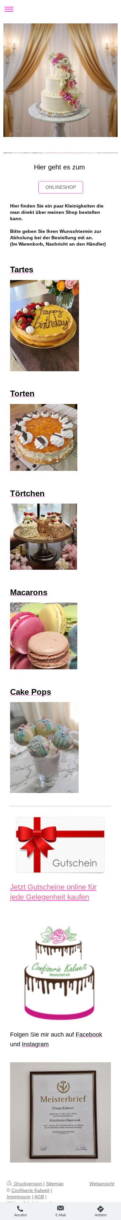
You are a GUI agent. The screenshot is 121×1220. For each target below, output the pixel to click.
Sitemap (55, 1183)
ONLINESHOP (60, 187)
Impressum (19, 1196)
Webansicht (101, 1183)
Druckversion (28, 1183)
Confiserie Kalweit (30, 1190)
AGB (39, 1196)
